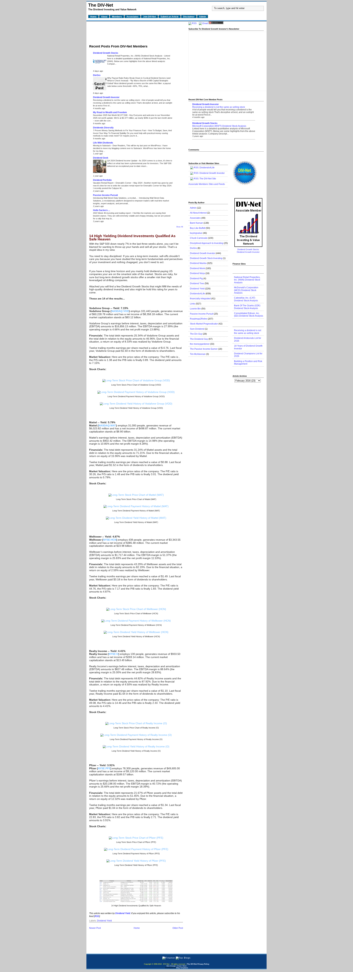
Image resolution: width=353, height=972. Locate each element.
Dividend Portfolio (102, 180)
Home (137, 928)
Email (205, 23)
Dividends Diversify (103, 127)
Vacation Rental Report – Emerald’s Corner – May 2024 (118, 183)
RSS (194, 23)
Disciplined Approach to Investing (206, 243)
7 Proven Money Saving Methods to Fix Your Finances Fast (120, 130)
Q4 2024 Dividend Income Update (122, 160)
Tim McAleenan (198, 354)
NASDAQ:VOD (120, 311)
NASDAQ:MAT (107, 425)
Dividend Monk (197, 268)
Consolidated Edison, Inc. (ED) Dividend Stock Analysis (248, 314)
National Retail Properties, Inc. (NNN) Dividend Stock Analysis (135, 56)
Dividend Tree (197, 283)
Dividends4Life (207, 167)
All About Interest (198, 213)
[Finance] (168, 958)
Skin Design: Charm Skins (176, 966)
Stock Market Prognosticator (204, 323)
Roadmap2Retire (198, 319)
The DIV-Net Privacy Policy (198, 964)
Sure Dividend (197, 329)
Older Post (177, 928)
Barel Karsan (196, 223)
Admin (193, 208)
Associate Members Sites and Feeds (206, 184)
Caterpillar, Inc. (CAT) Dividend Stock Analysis (246, 299)
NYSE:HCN (109, 539)
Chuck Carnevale (198, 238)
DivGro (96, 75)
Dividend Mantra (198, 263)
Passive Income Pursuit (105, 195)
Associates (195, 218)
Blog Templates (182, 968)
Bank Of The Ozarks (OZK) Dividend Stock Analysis (247, 306)
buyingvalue (196, 233)
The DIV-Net (100, 5)
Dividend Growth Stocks (105, 53)
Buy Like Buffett (197, 228)
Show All (179, 227)
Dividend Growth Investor (106, 97)
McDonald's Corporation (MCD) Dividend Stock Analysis (246, 290)
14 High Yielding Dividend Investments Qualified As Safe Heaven (132, 237)
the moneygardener (200, 344)
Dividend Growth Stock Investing (206, 258)
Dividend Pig (196, 278)
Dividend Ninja (197, 273)
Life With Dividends (103, 142)
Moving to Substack (102, 145)
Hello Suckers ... (101, 210)
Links (192, 303)
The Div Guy (196, 334)
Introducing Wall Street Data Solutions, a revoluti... (115, 198)
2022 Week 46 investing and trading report (112, 213)
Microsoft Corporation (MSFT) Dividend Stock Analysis (219, 126)
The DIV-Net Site (207, 178)
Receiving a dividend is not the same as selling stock (116, 100)
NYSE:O (113, 653)
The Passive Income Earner (203, 349)
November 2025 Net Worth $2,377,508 (110, 115)
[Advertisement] (136, 31)
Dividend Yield (104, 920)
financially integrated (200, 298)
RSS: (196, 173)
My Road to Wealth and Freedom (110, 112)
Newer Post (95, 928)
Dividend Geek (100, 158)
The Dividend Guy (199, 339)
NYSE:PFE (104, 768)
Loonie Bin (195, 308)
